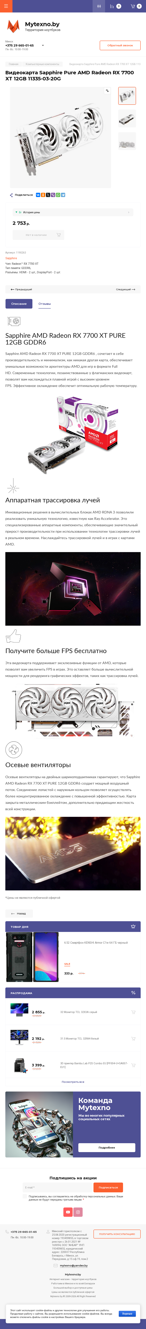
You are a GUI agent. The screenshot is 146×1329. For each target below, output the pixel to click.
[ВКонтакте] (38, 195)
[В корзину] (133, 1012)
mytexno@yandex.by (74, 1265)
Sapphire (11, 258)
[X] (48, 195)
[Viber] (53, 195)
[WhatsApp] (58, 195)
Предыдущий (23, 289)
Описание (19, 304)
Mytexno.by (42, 24)
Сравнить (107, 90)
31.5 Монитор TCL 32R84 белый (79, 1038)
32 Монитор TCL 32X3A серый (78, 1012)
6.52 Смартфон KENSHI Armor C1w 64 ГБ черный (96, 942)
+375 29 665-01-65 (19, 45)
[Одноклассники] (43, 195)
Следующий (123, 289)
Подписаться (108, 1187)
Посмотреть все (73, 1082)
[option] (60, 137)
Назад (21, 913)
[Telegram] (63, 195)
